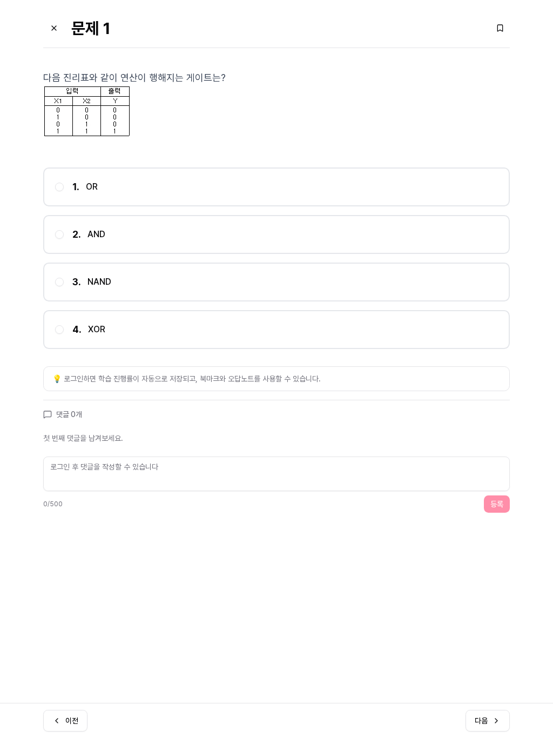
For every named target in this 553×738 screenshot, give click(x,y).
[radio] (59, 187)
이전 (71, 720)
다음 (481, 720)
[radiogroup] (276, 258)
